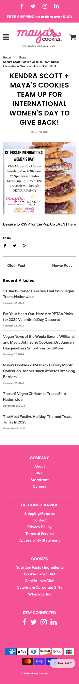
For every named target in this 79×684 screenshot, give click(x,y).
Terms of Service (39, 534)
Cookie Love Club (39, 581)
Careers (39, 486)
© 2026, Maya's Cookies (34, 673)
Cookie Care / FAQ (39, 574)
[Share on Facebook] (6, 245)
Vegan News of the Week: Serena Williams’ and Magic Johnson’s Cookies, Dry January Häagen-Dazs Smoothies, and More (39, 342)
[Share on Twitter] (14, 245)
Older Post (16, 265)
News (22, 57)
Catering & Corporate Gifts (39, 587)
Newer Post (62, 265)
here (72, 224)
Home (7, 57)
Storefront (40, 480)
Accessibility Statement (39, 540)
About (39, 466)
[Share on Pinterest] (24, 245)
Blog (40, 473)
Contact (40, 520)
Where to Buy (39, 594)
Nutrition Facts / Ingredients (40, 567)
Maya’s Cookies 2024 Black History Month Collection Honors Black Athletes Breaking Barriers (39, 371)
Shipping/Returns (39, 513)
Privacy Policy (39, 527)
